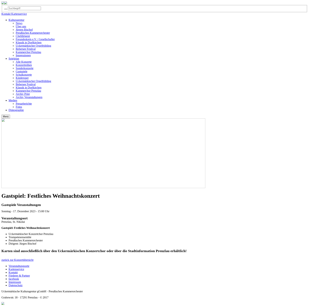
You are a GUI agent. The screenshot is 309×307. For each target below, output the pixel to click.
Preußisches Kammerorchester (33, 32)
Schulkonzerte (24, 74)
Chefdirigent (23, 36)
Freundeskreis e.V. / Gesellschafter (35, 39)
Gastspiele (21, 71)
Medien (13, 100)
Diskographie (16, 110)
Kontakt (13, 272)
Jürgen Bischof (24, 29)
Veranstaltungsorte (19, 265)
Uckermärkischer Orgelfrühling (33, 45)
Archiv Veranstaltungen (29, 97)
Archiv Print (23, 93)
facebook (14, 278)
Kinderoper (22, 77)
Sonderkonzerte (24, 68)
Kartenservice (16, 269)
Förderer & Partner (19, 275)
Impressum (15, 282)
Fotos (19, 106)
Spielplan (14, 58)
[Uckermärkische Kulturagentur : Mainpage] (2, 3)
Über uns (21, 26)
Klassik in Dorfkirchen (28, 42)
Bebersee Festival (26, 48)
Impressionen (23, 55)
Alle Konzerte (24, 61)
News (19, 23)
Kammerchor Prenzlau (28, 52)
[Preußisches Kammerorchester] (5, 3)
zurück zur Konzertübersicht (17, 259)
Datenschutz (16, 285)
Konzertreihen (24, 65)
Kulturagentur (16, 19)
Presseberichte (24, 103)
